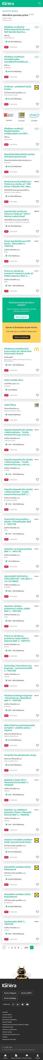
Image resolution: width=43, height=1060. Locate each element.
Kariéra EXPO (26, 993)
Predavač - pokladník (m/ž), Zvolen (17, 87)
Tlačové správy (7, 1032)
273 (26, 947)
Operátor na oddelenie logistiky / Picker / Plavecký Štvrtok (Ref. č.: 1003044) (17, 812)
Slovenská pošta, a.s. (11, 408)
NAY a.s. (7, 35)
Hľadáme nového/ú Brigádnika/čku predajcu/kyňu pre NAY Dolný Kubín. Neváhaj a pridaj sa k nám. (15, 131)
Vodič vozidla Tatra (13, 380)
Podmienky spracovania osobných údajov (15, 1024)
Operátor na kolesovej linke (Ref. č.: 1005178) (18, 550)
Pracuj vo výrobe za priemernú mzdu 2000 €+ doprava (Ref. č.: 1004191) (17, 638)
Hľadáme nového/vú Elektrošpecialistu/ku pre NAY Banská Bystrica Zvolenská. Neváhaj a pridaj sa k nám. (17, 29)
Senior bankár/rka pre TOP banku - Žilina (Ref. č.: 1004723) (17, 243)
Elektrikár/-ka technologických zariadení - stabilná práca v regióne (19, 727)
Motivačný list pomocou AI (10, 1034)
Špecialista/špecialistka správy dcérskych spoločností (19, 155)
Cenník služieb (7, 1014)
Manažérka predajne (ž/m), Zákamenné (17, 868)
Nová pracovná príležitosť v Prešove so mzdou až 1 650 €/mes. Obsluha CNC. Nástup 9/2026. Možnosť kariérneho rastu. (18, 184)
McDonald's (8, 357)
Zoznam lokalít (7, 1022)
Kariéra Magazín (10, 993)
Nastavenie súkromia (9, 1039)
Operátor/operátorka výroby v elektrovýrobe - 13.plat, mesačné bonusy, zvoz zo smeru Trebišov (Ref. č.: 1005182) (18, 462)
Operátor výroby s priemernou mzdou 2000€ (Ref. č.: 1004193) (17, 608)
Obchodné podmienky (9, 1019)
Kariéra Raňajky (10, 998)
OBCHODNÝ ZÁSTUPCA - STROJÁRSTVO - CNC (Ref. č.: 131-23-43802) (18, 578)
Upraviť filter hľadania (10, 11)
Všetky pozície (7, 20)
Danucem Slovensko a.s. (13, 734)
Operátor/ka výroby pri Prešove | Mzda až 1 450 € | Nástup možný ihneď (17, 213)
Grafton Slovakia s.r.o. (12, 249)
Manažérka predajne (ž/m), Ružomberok (17, 895)
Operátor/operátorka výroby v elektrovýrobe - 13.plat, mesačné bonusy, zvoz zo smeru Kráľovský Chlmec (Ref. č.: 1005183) (18, 432)
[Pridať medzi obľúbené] (37, 47)
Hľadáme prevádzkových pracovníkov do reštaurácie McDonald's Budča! (17, 351)
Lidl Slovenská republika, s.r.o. (15, 92)
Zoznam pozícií (7, 1017)
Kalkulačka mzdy (7, 1027)
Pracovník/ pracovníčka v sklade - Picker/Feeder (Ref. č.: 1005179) (17, 521)
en (7, 1047)
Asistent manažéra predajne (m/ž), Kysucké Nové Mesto (18, 840)
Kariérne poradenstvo (9, 1029)
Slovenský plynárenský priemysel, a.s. (18, 160)
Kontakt (5, 1012)
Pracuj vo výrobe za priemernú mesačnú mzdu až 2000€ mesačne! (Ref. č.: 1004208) (18, 273)
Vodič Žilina (10, 404)
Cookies (4, 1037)
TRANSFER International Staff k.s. (16, 190)
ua (11, 1047)
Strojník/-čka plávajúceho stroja (20, 755)
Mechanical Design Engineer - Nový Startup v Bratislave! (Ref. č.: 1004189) (18, 698)
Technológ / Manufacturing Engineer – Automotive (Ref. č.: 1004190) (18, 668)
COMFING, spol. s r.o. (11, 383)
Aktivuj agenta (21, 317)
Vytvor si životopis (21, 337)
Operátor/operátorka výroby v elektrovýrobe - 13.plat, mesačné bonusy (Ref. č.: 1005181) (18, 491)
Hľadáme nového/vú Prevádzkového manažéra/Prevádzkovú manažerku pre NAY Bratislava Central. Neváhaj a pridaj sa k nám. (18, 59)
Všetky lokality (7, 18)
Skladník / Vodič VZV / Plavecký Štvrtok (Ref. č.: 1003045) (16, 782)
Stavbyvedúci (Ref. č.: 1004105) (14, 922)
